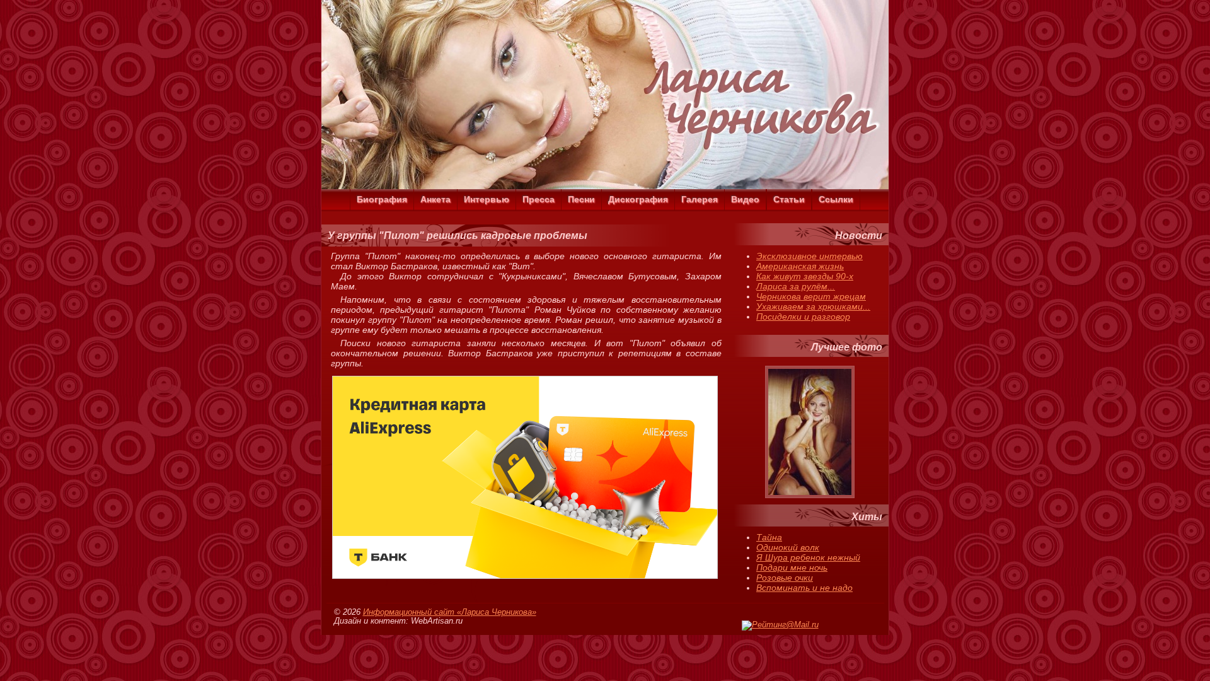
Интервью (486, 199)
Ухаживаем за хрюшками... (813, 306)
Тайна (769, 537)
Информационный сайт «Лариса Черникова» (449, 612)
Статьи (789, 199)
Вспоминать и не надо (804, 588)
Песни (581, 199)
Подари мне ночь (791, 567)
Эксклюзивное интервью (809, 256)
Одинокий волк (787, 547)
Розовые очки (784, 578)
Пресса (538, 199)
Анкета (435, 199)
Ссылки (836, 199)
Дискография (638, 199)
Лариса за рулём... (795, 286)
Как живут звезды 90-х (804, 276)
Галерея (699, 199)
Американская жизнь (800, 266)
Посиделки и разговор (803, 316)
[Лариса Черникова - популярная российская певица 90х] (605, 186)
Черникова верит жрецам (811, 296)
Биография (382, 199)
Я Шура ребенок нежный (808, 557)
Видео (745, 199)
